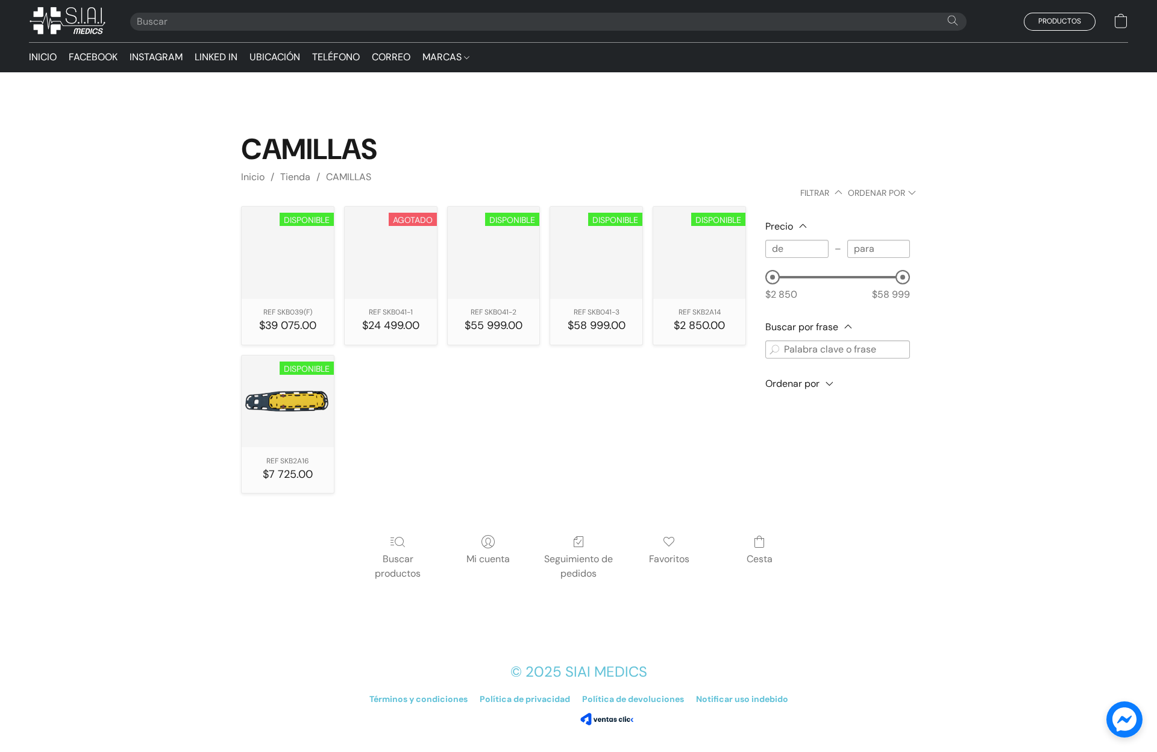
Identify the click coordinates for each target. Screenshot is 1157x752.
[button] (67, 21)
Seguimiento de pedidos (578, 566)
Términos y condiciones (418, 699)
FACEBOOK (93, 57)
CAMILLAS (348, 177)
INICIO (43, 57)
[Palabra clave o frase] (774, 349)
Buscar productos (398, 566)
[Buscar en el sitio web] (953, 20)
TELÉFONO (336, 57)
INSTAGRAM (156, 57)
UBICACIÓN (274, 57)
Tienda (295, 177)
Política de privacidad (525, 699)
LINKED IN (216, 57)
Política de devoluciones (633, 699)
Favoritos (669, 559)
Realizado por (550, 719)
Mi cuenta (488, 559)
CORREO (391, 57)
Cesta (760, 559)
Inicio (253, 177)
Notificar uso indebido (742, 699)
